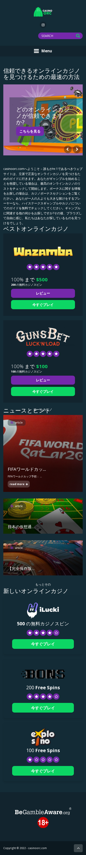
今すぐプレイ (43, 304)
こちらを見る (30, 131)
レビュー (43, 293)
